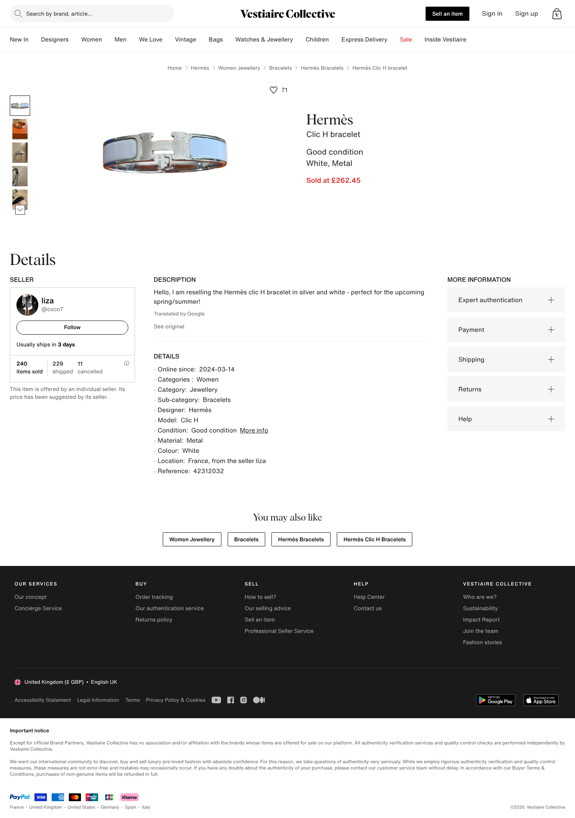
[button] (557, 13)
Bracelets (280, 68)
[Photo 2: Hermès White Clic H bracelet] (20, 129)
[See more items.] (20, 210)
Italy (146, 807)
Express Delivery (364, 39)
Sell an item (447, 13)
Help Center (369, 597)
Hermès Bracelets (322, 68)
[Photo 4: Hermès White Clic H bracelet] (20, 176)
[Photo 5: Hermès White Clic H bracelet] (20, 199)
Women (91, 39)
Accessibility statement (42, 700)
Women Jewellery (239, 68)
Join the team (480, 631)
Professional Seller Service (278, 631)
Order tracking (154, 597)
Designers (55, 39)
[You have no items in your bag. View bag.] (557, 13)
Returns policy (153, 620)
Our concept (30, 597)
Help (465, 418)
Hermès (200, 68)
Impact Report (481, 620)
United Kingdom (45, 807)
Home (175, 68)
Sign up (526, 13)
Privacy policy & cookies (175, 700)
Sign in (492, 13)
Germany (110, 807)
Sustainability (480, 608)
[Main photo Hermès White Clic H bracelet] (20, 105)
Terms (132, 700)
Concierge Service (38, 608)
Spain (131, 807)
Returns (470, 389)
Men (121, 39)
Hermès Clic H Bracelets (374, 539)
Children (317, 39)
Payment (471, 329)
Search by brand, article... (59, 13)
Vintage (185, 39)
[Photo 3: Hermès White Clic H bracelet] (20, 152)
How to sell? (260, 597)
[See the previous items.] (20, 96)
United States (81, 807)
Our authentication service (169, 608)
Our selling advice (267, 608)
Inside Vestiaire (445, 39)
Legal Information (98, 700)
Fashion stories (482, 642)
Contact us (368, 608)
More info (254, 430)
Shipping (471, 359)
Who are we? (480, 597)
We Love (150, 39)
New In (19, 39)
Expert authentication (490, 299)
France (17, 807)
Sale (406, 39)
